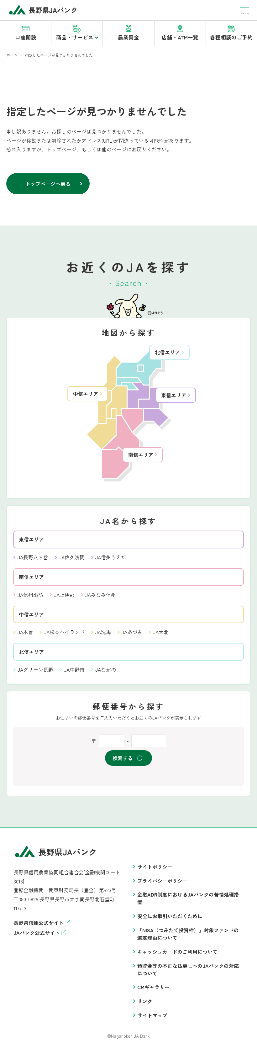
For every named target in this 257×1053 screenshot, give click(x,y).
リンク (144, 1001)
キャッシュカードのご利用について (177, 951)
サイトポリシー (154, 866)
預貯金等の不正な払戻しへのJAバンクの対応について (188, 969)
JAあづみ (132, 632)
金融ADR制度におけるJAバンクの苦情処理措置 (188, 898)
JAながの (105, 669)
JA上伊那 (64, 594)
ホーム (12, 55)
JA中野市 (74, 669)
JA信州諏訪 (30, 594)
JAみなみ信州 (100, 594)
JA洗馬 (103, 632)
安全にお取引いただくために (169, 916)
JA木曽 (25, 632)
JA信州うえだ (110, 557)
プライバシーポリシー (162, 880)
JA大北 (161, 632)
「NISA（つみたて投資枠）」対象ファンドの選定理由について (188, 933)
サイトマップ (152, 1015)
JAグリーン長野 (35, 669)
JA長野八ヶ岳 (33, 557)
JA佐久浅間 (72, 557)
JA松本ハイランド (64, 632)
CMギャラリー (153, 987)
